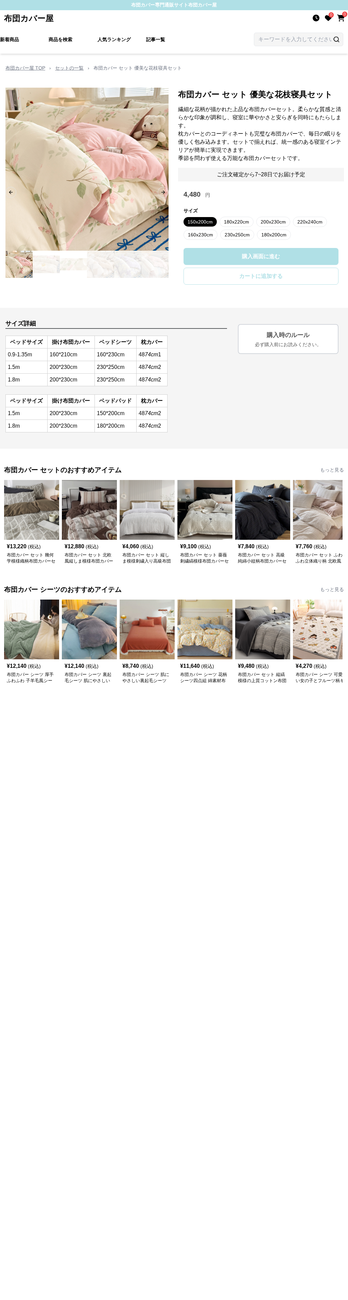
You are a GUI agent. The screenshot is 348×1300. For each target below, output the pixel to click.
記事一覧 (155, 39)
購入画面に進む (261, 256)
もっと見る (332, 470)
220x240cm (310, 222)
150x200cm (200, 222)
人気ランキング (114, 39)
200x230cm (273, 222)
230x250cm (237, 234)
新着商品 (9, 39)
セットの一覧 (69, 68)
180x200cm (273, 234)
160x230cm (200, 234)
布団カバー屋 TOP (25, 68)
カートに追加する (261, 276)
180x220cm (236, 222)
